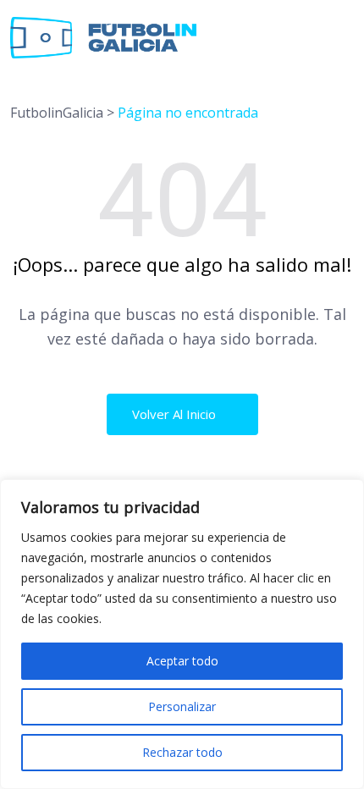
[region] (182, 634)
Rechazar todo (182, 752)
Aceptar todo (182, 661)
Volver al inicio (175, 414)
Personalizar (182, 706)
